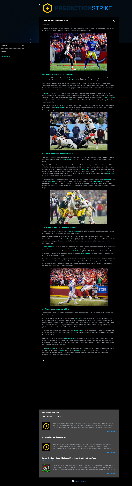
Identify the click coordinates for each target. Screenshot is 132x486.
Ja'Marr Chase (97, 181)
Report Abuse (5, 56)
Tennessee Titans (66, 153)
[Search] (118, 5)
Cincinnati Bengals (49, 153)
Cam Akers (72, 80)
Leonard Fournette (109, 97)
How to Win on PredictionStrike (54, 437)
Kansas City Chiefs (61, 309)
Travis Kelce (79, 350)
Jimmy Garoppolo (48, 246)
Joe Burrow (107, 179)
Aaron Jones (71, 239)
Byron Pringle (50, 348)
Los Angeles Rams (49, 74)
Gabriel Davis (78, 330)
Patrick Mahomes (70, 338)
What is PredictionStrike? (51, 416)
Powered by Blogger (80, 481)
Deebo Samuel (77, 251)
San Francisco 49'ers (50, 227)
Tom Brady (45, 93)
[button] (114, 21)
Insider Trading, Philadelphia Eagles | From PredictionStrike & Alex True (69, 458)
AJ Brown (108, 171)
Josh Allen (79, 318)
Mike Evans (73, 100)
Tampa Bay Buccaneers (68, 74)
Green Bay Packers (68, 227)
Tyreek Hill (61, 350)
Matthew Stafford (59, 107)
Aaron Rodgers (74, 231)
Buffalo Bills (47, 309)
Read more (111, 431)
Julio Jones (110, 173)
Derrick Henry (85, 169)
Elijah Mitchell (85, 253)
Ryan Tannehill (67, 159)
